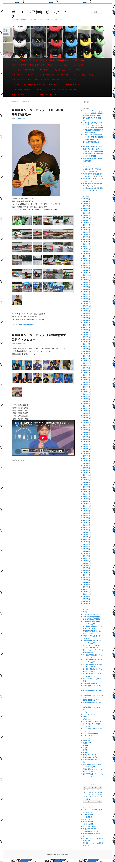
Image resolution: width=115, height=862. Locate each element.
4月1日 (85, 612)
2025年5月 (86, 234)
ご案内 (85, 717)
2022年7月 (86, 315)
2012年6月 (86, 604)
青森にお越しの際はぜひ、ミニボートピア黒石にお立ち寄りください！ (35, 94)
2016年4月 (86, 494)
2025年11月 (87, 220)
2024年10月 (87, 251)
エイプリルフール (89, 714)
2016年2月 (86, 499)
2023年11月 (87, 277)
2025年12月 (87, 218)
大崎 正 (91, 190)
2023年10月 (87, 280)
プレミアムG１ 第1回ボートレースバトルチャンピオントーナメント (93, 723)
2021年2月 (86, 356)
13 (98, 792)
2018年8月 (86, 427)
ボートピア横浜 (88, 822)
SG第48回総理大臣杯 (90, 683)
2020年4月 (86, 380)
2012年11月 (87, 592)
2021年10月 (87, 337)
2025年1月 (86, 244)
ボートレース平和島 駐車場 (21, 79)
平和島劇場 (87, 817)
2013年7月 (86, 573)
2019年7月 (86, 401)
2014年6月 (86, 546)
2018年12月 (87, 418)
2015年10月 (87, 508)
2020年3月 (86, 382)
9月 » (98, 801)
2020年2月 (86, 384)
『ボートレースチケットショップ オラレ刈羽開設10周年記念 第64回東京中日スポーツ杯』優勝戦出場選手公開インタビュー (93, 139)
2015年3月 (86, 525)
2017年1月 (86, 473)
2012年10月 (87, 594)
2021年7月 (86, 344)
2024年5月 (86, 263)
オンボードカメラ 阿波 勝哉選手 (24, 70)
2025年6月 (86, 232)
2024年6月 (86, 261)
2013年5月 (86, 577)
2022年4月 (86, 322)
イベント (21, 460)
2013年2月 (86, 584)
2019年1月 (86, 415)
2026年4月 (86, 208)
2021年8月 (86, 342)
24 (90, 797)
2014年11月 (87, 534)
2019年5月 (86, 406)
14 (101, 792)
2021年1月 (86, 358)
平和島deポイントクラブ (91, 831)
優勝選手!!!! (30, 324)
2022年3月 (86, 325)
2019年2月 (86, 413)
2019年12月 (87, 389)
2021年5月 (86, 349)
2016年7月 (86, 487)
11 (93, 792)
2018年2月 (86, 442)
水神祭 (85, 752)
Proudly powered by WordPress (57, 854)
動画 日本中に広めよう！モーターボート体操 (64, 84)
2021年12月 (87, 332)
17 (90, 794)
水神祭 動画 (50, 89)
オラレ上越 (86, 819)
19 (95, 794)
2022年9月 (86, 311)
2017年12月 (87, 446)
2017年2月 (86, 470)
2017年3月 (86, 468)
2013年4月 (86, 580)
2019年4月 (86, 408)
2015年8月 (86, 513)
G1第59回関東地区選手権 (91, 617)
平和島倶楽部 (88, 814)
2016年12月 (87, 475)
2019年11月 (87, 392)
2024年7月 (86, 258)
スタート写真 (44, 70)
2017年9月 (86, 453)
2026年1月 (86, 215)
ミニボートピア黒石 (89, 826)
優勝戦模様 (22, 324)
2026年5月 (86, 206)
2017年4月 (86, 465)
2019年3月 (86, 411)
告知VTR (86, 745)
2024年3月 (86, 268)
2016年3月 (86, 496)
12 (95, 792)
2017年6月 (86, 461)
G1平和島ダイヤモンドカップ (93, 614)
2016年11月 (87, 477)
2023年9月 (86, 282)
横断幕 (85, 750)
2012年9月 (86, 596)
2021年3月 (86, 353)
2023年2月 (86, 299)
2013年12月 (87, 561)
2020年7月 (86, 373)
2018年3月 (86, 439)
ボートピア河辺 (88, 824)
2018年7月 (86, 430)
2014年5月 (86, 549)
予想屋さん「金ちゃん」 (91, 179)
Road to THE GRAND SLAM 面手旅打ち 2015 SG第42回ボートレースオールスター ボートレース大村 (47, 65)
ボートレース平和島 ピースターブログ (41, 13)
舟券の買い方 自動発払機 (67, 89)
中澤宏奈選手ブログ (89, 829)
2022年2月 (86, 327)
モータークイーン (89, 738)
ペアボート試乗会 (74, 70)
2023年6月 (86, 289)
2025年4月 (86, 237)
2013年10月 (87, 565)
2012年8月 (86, 599)
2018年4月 (86, 437)
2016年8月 (86, 484)
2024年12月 (87, 246)
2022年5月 (86, 320)
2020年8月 (86, 370)
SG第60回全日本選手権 (90, 700)
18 (93, 794)
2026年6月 (86, 203)
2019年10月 (87, 394)
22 (84, 797)
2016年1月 (86, 501)
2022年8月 (86, 313)
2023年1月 (86, 301)
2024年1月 (86, 273)
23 (87, 797)
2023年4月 (86, 294)
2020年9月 (86, 368)
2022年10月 (87, 308)
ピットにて (86, 719)
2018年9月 (86, 425)
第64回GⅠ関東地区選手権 (92, 759)
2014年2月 (86, 556)
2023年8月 (86, 284)
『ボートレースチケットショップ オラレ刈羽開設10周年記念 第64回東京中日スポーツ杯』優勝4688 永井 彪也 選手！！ (93, 115)
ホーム (14, 60)
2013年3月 (86, 582)
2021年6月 (86, 346)
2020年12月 (87, 361)
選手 (84, 762)
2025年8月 (86, 227)
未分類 (85, 748)
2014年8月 (86, 542)
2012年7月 (86, 601)
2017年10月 (87, 451)
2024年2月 (86, 270)
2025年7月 (86, 230)
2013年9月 (86, 568)
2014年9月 (86, 539)
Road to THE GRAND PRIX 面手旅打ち (33, 60)
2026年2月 (86, 213)
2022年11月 (87, 306)
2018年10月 (87, 422)
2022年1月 (86, 330)
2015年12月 (87, 504)
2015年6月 (86, 518)
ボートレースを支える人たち (83, 75)
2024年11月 (87, 249)
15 (84, 794)
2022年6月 (86, 318)
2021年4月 (86, 351)
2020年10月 (87, 365)
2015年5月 (86, 520)
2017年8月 (86, 456)
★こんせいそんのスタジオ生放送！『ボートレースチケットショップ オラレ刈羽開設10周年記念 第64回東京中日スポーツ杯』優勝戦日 (93, 127)
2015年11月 (87, 506)
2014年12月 (87, 532)
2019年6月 (86, 403)
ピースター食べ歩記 (58, 70)
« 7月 (87, 801)
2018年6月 (86, 432)
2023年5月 (86, 292)
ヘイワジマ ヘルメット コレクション (24, 75)
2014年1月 (86, 558)
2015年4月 (86, 523)
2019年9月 (86, 396)
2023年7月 (86, 287)
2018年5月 (86, 434)
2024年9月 (86, 254)
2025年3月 (86, 239)
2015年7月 (86, 515)
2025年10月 (87, 223)
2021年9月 (86, 339)
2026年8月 (86, 199)
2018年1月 (86, 444)
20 (98, 794)
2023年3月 (86, 296)
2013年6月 (86, 575)
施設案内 (39, 89)
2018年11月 (87, 420)
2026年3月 (86, 211)
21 (101, 794)
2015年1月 (86, 530)
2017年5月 (86, 463)
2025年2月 (86, 242)
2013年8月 (86, 570)
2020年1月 (86, 387)
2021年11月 (87, 334)
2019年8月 (86, 399)
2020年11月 (87, 363)
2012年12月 (87, 589)
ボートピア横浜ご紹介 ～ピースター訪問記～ (55, 75)
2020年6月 (86, 375)
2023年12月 (87, 275)
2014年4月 (86, 551)
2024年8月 (86, 256)
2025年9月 (86, 225)
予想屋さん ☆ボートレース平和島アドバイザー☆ (29, 84)
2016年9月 (86, 482)
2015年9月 (86, 511)
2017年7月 (86, 458)
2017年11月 (87, 449)
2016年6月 (86, 489)
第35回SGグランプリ (90, 757)
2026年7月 (86, 201)
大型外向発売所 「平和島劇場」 (22, 89)
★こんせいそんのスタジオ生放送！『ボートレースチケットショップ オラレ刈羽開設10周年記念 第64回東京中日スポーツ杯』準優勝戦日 (93, 151)
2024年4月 (86, 265)
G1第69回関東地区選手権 (91, 619)
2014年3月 (86, 553)
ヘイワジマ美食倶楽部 (90, 733)
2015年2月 (86, 527)
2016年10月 (87, 480)
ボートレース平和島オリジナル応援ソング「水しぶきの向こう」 (56, 79)
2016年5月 (86, 492)
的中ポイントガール (89, 755)
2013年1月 (86, 587)
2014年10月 (87, 537)
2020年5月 (86, 377)
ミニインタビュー (89, 736)
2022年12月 (87, 303)
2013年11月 (87, 563)
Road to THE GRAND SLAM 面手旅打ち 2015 (67, 60)
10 (90, 792)
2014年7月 (86, 544)
